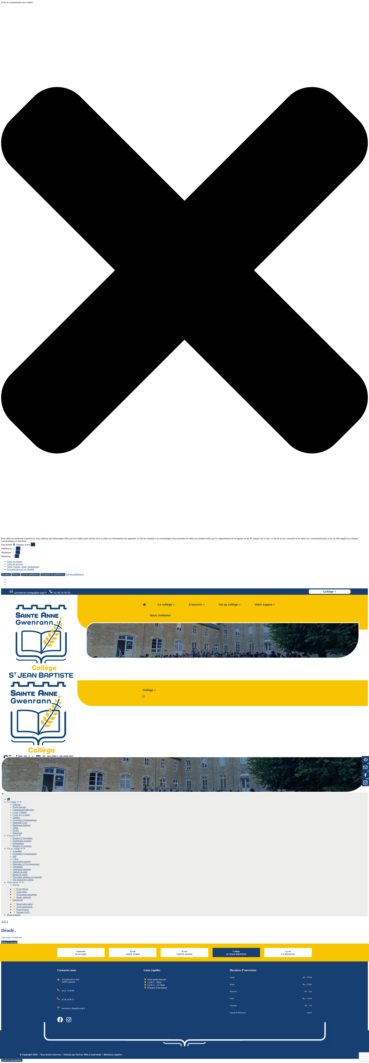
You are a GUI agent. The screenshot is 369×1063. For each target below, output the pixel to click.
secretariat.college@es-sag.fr (30, 592)
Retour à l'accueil (9, 942)
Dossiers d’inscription (157, 988)
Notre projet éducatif (156, 979)
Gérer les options (14, 561)
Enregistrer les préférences (53, 574)
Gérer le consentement (11, 1060)
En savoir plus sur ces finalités (20, 569)
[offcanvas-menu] (143, 696)
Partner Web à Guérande (88, 1054)
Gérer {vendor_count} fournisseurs (23, 566)
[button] (184, 270)
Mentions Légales (113, 1054)
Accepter (6, 574)
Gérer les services (15, 564)
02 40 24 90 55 (62, 592)
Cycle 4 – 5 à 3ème (156, 985)
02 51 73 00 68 (68, 991)
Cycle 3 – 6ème (154, 982)
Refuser (16, 574)
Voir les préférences (30, 574)
